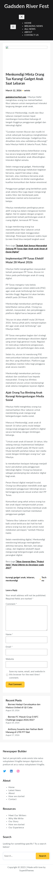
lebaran (30, 577)
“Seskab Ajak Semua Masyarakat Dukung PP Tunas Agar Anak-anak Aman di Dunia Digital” (26, 249)
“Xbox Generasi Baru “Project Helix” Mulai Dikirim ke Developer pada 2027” (25, 564)
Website (10, 659)
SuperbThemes (26, 870)
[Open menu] (13, 27)
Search (42, 856)
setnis (27, 90)
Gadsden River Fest (26, 6)
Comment (11, 604)
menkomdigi (12, 580)
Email (9, 647)
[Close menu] (21, 17)
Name (9, 634)
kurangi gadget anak (16, 577)
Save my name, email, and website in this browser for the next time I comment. (27, 674)
